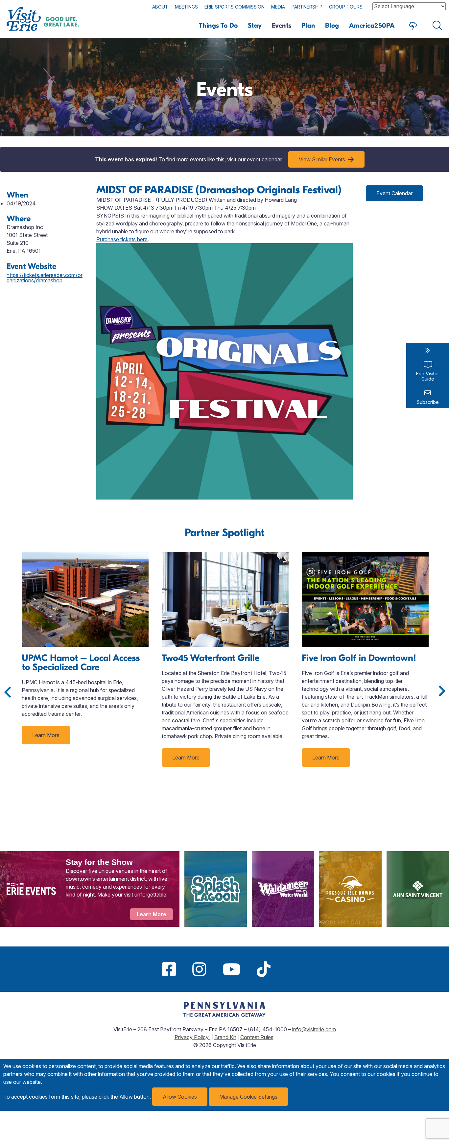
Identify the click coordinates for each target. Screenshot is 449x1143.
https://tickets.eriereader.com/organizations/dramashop (45, 278)
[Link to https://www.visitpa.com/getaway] (224, 1015)
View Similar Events (322, 159)
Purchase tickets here (122, 239)
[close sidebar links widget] (427, 350)
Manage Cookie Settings (248, 1096)
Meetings (186, 7)
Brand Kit (225, 1037)
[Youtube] (231, 969)
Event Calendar (394, 193)
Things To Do (218, 25)
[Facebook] (168, 969)
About (160, 7)
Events (282, 25)
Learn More (45, 735)
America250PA (372, 25)
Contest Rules (256, 1037)
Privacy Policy (192, 1037)
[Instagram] (199, 969)
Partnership (307, 7)
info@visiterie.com (314, 1029)
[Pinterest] (287, 969)
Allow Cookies (180, 1096)
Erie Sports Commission (234, 7)
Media (278, 7)
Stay (255, 25)
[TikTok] (263, 969)
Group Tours (346, 7)
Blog (332, 25)
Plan (308, 25)
